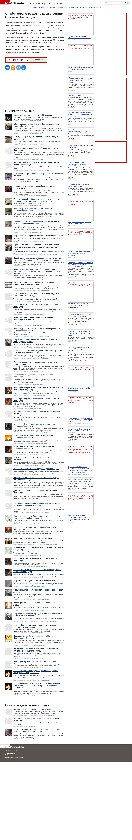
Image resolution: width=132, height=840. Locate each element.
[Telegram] (18, 67)
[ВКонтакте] (7, 67)
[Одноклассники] (13, 67)
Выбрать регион (10, 755)
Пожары (83, 7)
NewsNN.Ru (22, 60)
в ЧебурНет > (95, 7)
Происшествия (71, 7)
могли (13, 52)
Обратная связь (10, 753)
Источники (50, 7)
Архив (41, 7)
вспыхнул (27, 37)
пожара (8, 52)
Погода (60, 7)
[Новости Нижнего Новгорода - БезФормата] (12, 2)
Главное (33, 7)
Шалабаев (57, 47)
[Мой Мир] (23, 67)
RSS (21, 757)
